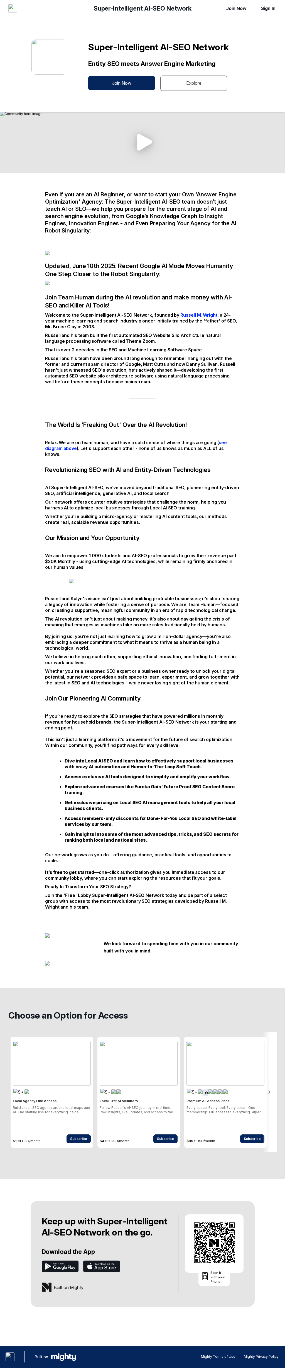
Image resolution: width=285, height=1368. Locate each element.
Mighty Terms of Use (218, 1356)
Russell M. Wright (198, 315)
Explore (194, 83)
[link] (52, 1092)
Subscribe (78, 1139)
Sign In (268, 8)
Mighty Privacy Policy (261, 1356)
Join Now (236, 8)
